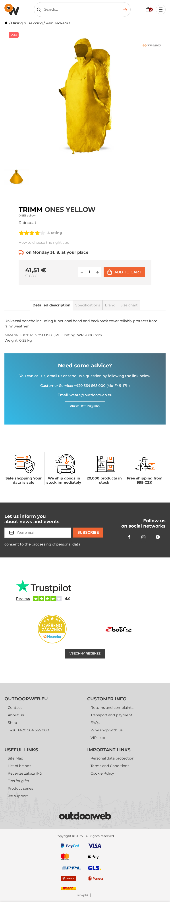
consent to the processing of (42, 544)
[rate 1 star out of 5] (21, 233)
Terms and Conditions (110, 766)
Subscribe (88, 532)
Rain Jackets (57, 23)
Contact (15, 707)
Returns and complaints (112, 707)
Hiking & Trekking (27, 23)
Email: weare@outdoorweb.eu (85, 395)
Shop (12, 723)
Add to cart (127, 272)
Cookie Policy (102, 773)
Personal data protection (112, 758)
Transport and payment (111, 715)
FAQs (95, 723)
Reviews (23, 599)
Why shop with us (107, 730)
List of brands (19, 766)
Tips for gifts (18, 781)
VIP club (98, 738)
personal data (68, 544)
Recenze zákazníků (25, 773)
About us (16, 715)
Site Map (15, 758)
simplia (83, 895)
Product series (20, 788)
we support (18, 796)
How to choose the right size (44, 242)
